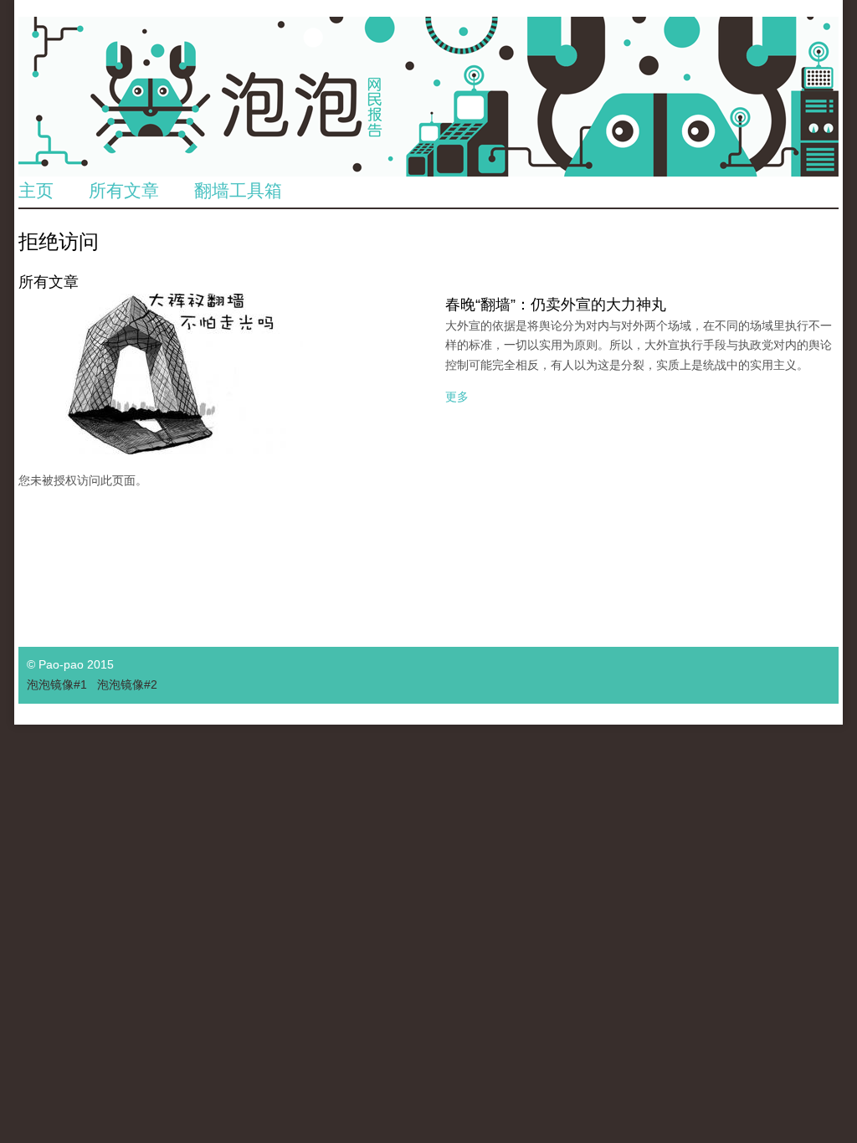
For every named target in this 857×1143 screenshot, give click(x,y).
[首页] (428, 97)
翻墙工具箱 (238, 190)
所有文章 (124, 190)
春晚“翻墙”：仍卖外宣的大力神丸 (555, 304)
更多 (457, 396)
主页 (36, 190)
